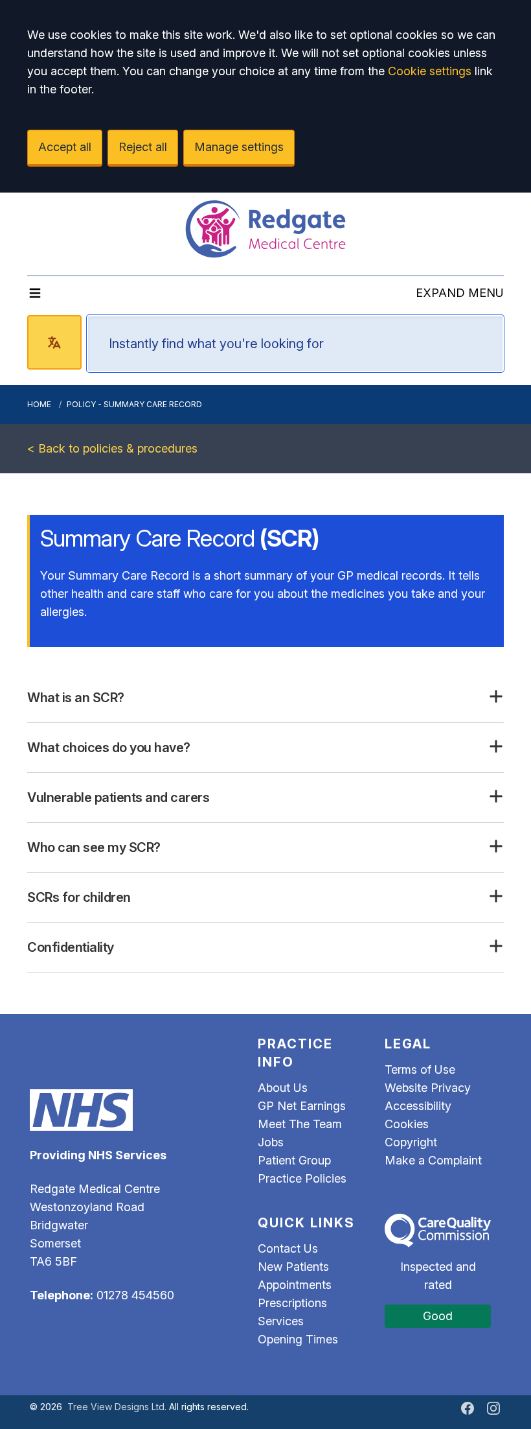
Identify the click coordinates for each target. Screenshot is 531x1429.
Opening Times (298, 1339)
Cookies (407, 1124)
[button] (265, 698)
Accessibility (418, 1106)
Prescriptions (292, 1303)
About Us (283, 1087)
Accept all (64, 147)
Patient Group (294, 1160)
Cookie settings (429, 71)
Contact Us (288, 1248)
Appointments (295, 1285)
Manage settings (239, 147)
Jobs (271, 1142)
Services (281, 1321)
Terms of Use (420, 1069)
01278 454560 (135, 1295)
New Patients (293, 1266)
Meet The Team (300, 1124)
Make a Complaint (433, 1160)
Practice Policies (302, 1178)
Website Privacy (428, 1087)
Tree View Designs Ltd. (116, 1406)
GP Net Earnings (302, 1106)
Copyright (411, 1142)
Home (39, 404)
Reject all (143, 147)
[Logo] (265, 229)
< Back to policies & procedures (112, 448)
